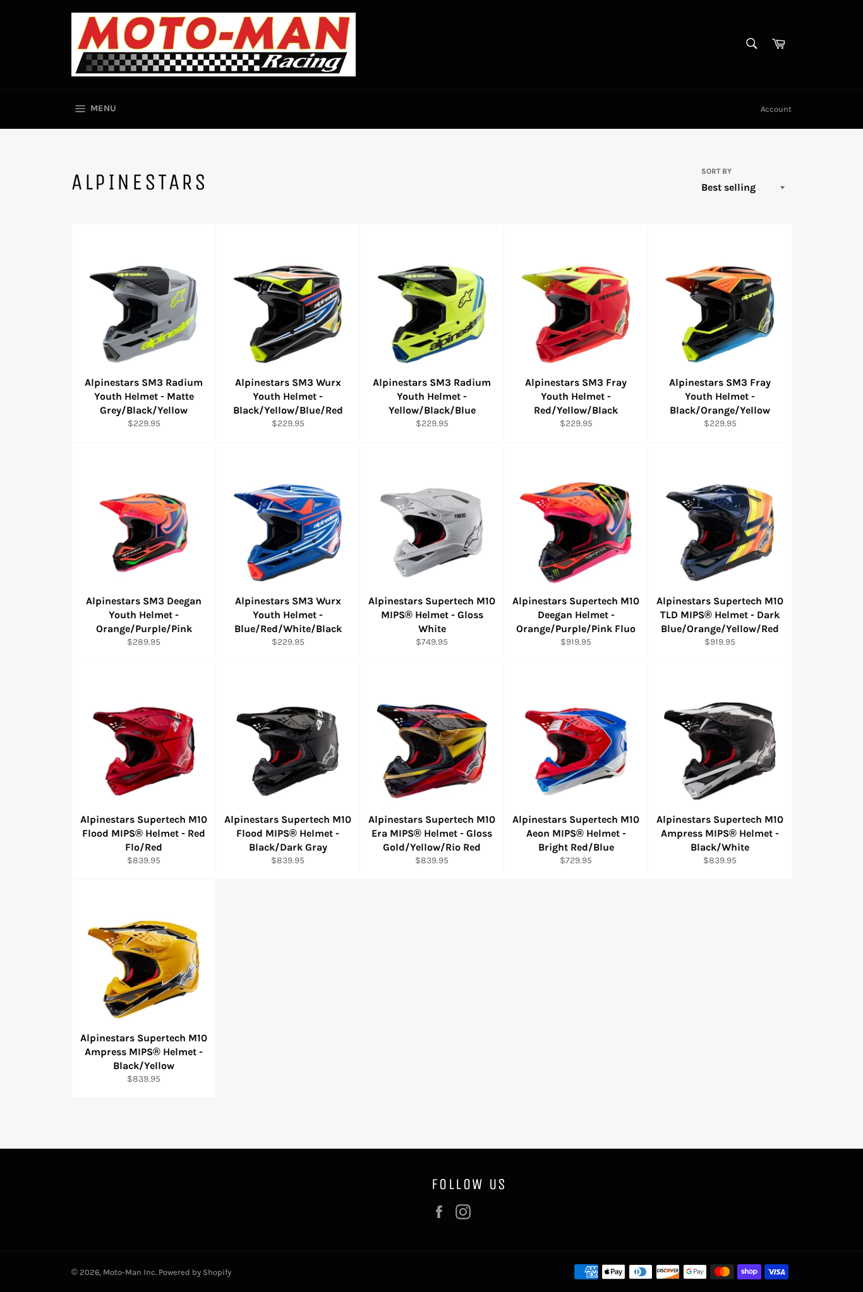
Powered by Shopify (195, 1272)
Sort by (716, 171)
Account (776, 109)
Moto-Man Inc (129, 1272)
